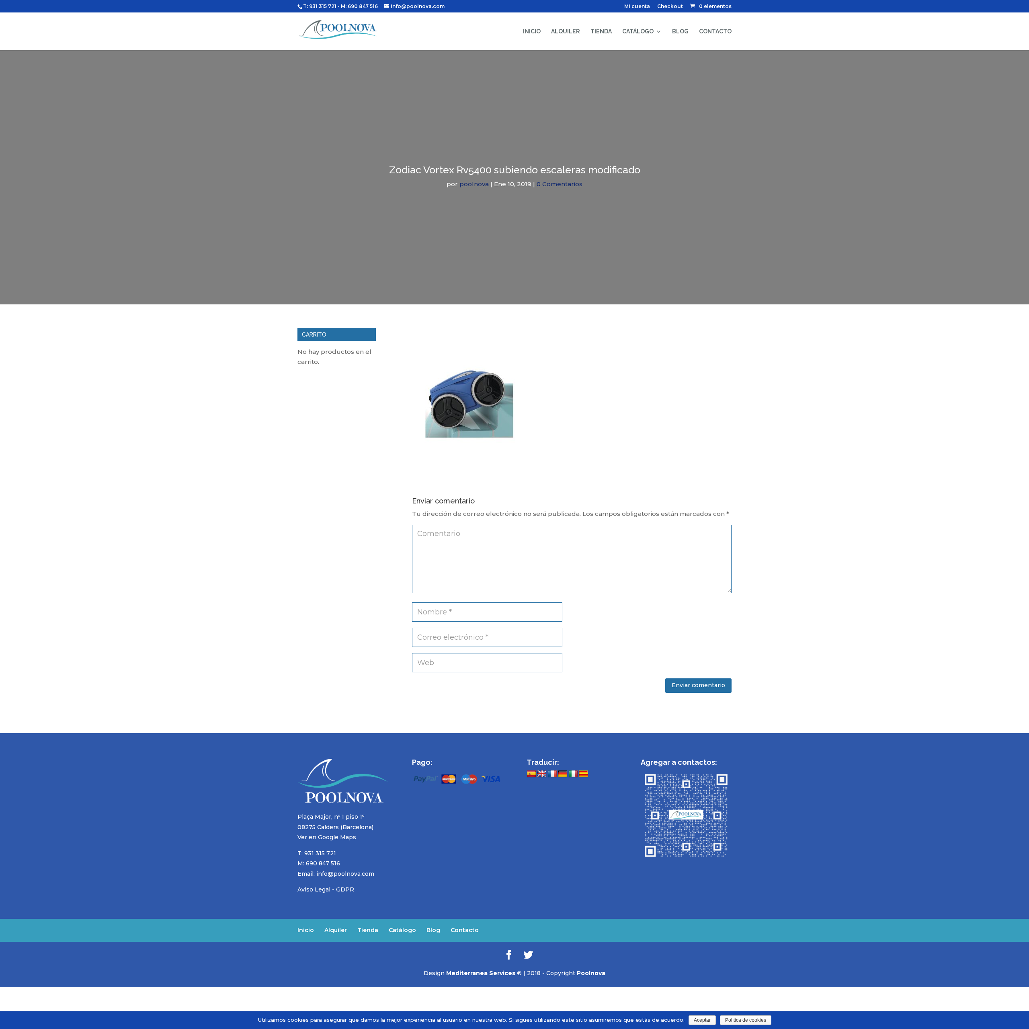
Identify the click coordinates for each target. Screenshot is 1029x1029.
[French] (552, 774)
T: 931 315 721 (319, 6)
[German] (563, 774)
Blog (680, 32)
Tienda (601, 32)
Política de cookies (745, 1020)
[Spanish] (531, 774)
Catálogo (638, 32)
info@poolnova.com (345, 873)
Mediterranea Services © (484, 973)
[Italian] (573, 774)
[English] (542, 774)
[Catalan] (583, 774)
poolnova (474, 184)
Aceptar (702, 1020)
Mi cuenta (637, 6)
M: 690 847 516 (318, 863)
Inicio (532, 32)
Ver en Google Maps (326, 837)
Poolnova (591, 973)
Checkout (670, 6)
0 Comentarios (559, 184)
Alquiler (565, 32)
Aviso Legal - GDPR (325, 889)
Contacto (715, 32)
